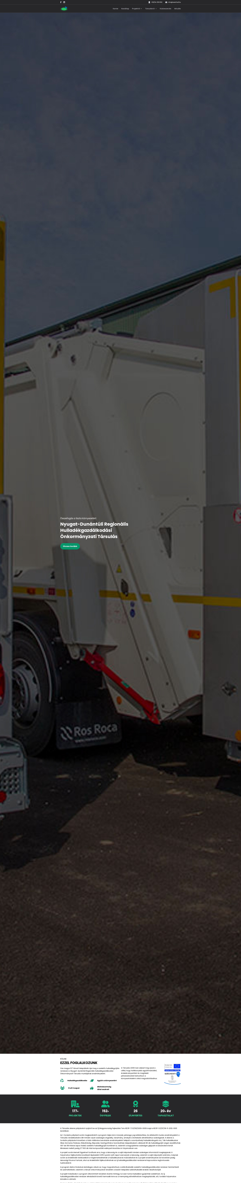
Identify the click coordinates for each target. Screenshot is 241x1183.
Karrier (115, 8)
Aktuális (177, 8)
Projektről (136, 8)
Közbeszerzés (165, 8)
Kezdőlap (125, 8)
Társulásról (150, 8)
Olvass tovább (70, 546)
